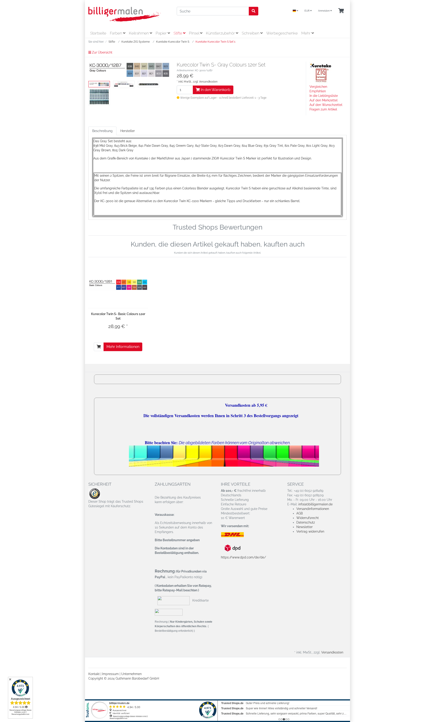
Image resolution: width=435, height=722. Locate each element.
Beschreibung (102, 131)
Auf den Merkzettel (323, 100)
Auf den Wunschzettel (325, 105)
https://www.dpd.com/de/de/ (243, 557)
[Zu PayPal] (169, 612)
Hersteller (127, 131)
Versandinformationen (312, 509)
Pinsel (194, 33)
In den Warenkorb (215, 90)
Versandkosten (208, 81)
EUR (307, 10)
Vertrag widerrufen (310, 531)
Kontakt (94, 674)
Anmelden (324, 10)
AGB (299, 513)
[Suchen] (253, 11)
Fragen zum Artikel (323, 109)
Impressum (110, 674)
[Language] (295, 11)
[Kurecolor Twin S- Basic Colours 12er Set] (118, 285)
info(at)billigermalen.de (315, 504)
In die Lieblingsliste (323, 96)
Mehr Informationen (122, 347)
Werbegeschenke (282, 33)
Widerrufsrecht (307, 518)
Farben (116, 33)
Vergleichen (318, 86)
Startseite (98, 33)
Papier (162, 33)
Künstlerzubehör (221, 33)
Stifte (178, 33)
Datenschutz (305, 522)
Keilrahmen (139, 33)
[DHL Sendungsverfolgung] (236, 534)
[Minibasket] (341, 11)
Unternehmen (131, 674)
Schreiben (251, 33)
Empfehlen (317, 91)
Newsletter (304, 527)
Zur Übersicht (101, 52)
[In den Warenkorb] (99, 347)
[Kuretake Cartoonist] (320, 73)
